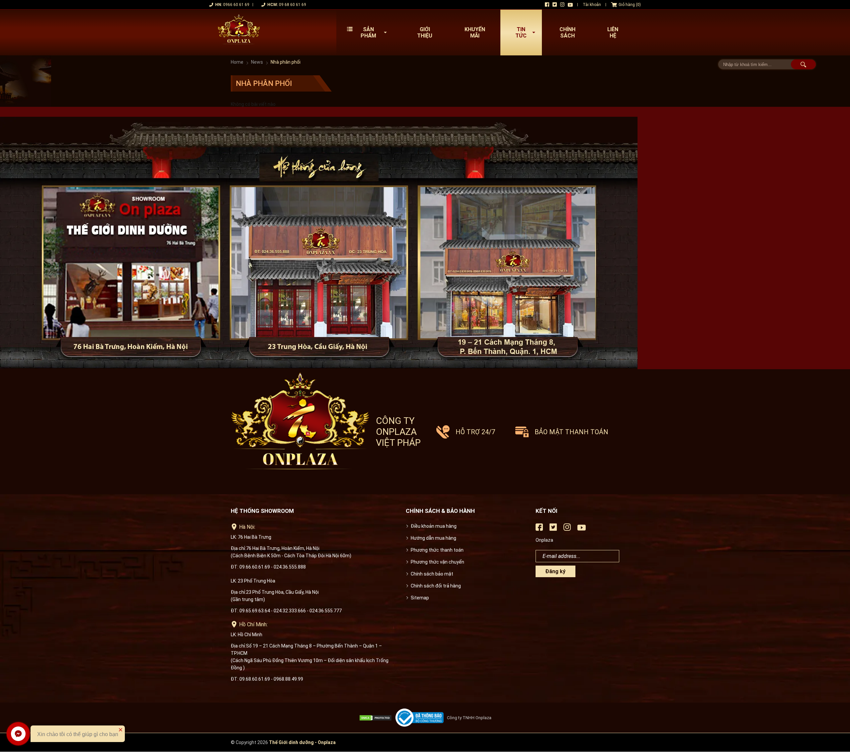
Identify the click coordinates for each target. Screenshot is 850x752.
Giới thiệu (424, 32)
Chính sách (567, 32)
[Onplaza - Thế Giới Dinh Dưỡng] (238, 32)
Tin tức (521, 32)
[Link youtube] (570, 4)
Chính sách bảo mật (432, 574)
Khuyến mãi (475, 32)
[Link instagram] (562, 4)
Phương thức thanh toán (437, 550)
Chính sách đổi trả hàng (436, 585)
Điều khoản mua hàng (434, 526)
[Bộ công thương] (421, 718)
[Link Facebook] (547, 4)
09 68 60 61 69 (292, 4)
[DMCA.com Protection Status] (377, 718)
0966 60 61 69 (236, 4)
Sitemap (420, 597)
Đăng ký (555, 571)
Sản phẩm (368, 32)
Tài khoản (592, 4)
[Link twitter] (554, 4)
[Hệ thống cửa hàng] (425, 243)
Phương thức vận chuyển (437, 562)
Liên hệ (612, 32)
